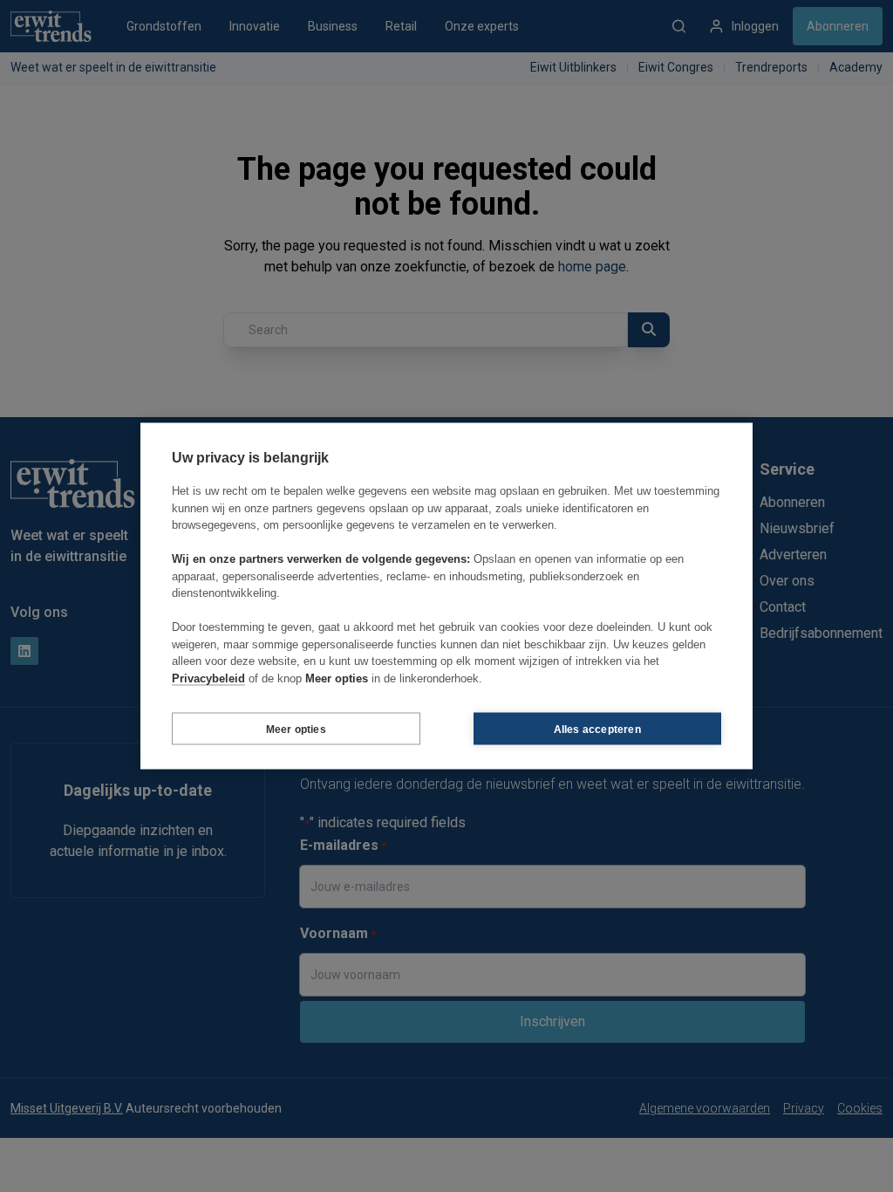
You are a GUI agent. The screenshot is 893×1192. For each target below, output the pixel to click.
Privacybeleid (208, 677)
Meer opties (296, 729)
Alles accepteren (597, 729)
